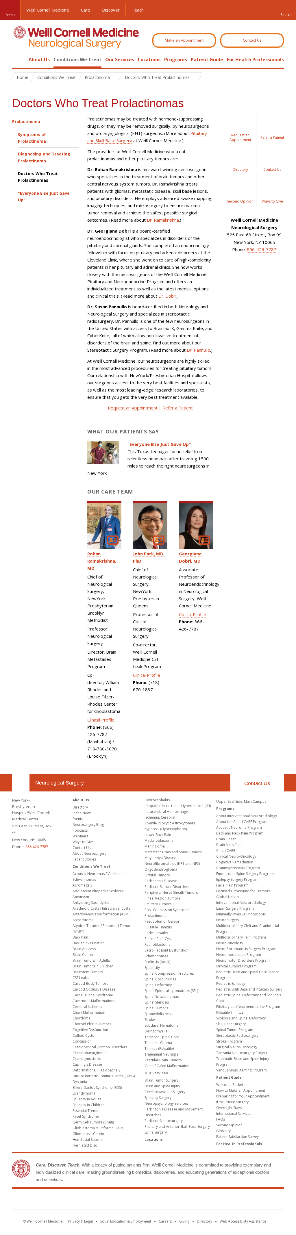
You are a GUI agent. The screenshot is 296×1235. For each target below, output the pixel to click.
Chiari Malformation (89, 1012)
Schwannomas (156, 956)
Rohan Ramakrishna (101, 561)
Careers (165, 1221)
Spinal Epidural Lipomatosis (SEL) (171, 990)
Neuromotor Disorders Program (243, 960)
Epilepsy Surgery (158, 1097)
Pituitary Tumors (158, 904)
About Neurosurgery (89, 853)
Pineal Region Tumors (162, 898)
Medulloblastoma (159, 840)
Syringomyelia (156, 1031)
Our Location (20, 782)
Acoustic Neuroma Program (239, 827)
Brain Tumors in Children (93, 966)
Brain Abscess (84, 948)
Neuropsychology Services (166, 1103)
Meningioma (155, 846)
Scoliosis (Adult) (157, 961)
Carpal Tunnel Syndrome (93, 995)
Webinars (80, 836)
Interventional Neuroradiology (241, 902)
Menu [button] (10, 14)
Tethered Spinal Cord (162, 1036)
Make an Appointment (184, 40)
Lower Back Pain (158, 834)
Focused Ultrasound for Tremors (243, 891)
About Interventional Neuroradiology (246, 815)
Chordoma (81, 1018)
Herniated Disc (85, 1145)
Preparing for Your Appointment (242, 1096)
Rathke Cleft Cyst (158, 938)
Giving (184, 1221)
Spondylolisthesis (159, 1013)
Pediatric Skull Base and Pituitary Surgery (249, 989)
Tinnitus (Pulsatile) (159, 1048)
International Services (233, 1113)
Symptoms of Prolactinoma (32, 138)
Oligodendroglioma (161, 869)
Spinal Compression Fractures (169, 973)
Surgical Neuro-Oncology (236, 1047)
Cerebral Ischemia (87, 1006)
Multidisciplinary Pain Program (241, 937)
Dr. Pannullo (198, 350)
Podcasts (80, 830)
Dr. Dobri (167, 296)
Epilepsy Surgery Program (237, 879)
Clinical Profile (100, 720)
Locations (149, 59)
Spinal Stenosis (157, 1002)
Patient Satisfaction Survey (237, 1136)
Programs (175, 59)
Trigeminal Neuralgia (162, 1054)
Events (78, 818)
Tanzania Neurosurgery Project (241, 1052)
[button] (286, 10)
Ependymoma (84, 1093)
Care (85, 10)
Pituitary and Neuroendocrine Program (248, 1006)
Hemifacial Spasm (87, 1139)
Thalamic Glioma (158, 1042)
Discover (111, 10)
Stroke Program (229, 1041)
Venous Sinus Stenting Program (241, 1070)
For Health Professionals (255, 59)
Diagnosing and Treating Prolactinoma (44, 157)
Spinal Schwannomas (162, 996)
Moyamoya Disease (161, 857)
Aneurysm (81, 896)
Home (18, 59)
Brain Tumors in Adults (91, 960)
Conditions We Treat (77, 59)
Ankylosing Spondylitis (91, 902)
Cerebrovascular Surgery (165, 1091)
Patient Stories (84, 859)
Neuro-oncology (229, 943)
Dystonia (80, 1081)
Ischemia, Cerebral (160, 817)
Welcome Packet (229, 1084)
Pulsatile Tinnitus (158, 927)
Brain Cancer (83, 954)
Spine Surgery (156, 1132)
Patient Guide (207, 59)
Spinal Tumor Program (234, 1029)
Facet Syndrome (86, 1116)
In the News (82, 813)
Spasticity (152, 967)
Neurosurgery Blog (88, 824)
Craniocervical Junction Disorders (100, 1047)
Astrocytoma (83, 919)
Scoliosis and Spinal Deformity (241, 1018)
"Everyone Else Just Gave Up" (44, 196)
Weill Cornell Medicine (47, 10)
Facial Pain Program (232, 885)
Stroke (150, 1019)
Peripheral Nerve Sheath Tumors (171, 892)
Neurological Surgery (59, 783)
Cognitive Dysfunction (90, 1029)
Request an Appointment (133, 408)
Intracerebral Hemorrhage (166, 811)
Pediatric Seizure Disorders (167, 886)
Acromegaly (82, 885)
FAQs (220, 1119)
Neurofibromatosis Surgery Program (246, 948)
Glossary (223, 1130)
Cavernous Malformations (94, 1000)
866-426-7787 (261, 249)
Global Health (227, 896)
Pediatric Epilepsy (230, 983)
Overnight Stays (229, 1107)
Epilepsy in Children (89, 1104)
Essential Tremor (86, 1110)
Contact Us (252, 40)
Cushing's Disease (87, 1064)
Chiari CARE (225, 850)
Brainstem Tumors (88, 971)
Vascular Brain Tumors (163, 1060)
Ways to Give (83, 841)
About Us (39, 59)
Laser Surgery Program (235, 908)
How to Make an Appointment (240, 1090)
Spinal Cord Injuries (160, 979)
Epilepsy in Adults (87, 1099)
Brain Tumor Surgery (161, 1080)
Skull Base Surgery (231, 1023)
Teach (138, 10)
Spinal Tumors (156, 1008)
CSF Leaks (80, 977)
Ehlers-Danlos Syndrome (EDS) (97, 1087)
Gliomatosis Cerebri (89, 1133)
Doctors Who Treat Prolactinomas (38, 177)
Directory (80, 807)
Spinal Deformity (158, 984)
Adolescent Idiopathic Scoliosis (98, 891)
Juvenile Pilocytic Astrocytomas (170, 823)
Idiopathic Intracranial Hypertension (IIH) (178, 805)
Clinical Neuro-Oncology (236, 856)
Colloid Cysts (83, 1035)
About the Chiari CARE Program (241, 821)
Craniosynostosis (87, 1058)
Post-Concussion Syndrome (167, 909)
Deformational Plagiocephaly (96, 1070)
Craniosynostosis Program (238, 867)
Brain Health (226, 839)
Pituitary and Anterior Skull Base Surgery (177, 1126)
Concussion (82, 1041)
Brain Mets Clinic (229, 844)
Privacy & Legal (80, 1221)
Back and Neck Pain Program (239, 833)
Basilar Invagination (89, 943)
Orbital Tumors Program (236, 966)
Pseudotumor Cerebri (162, 921)
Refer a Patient (177, 408)
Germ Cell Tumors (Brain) (93, 1122)
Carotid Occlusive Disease (94, 989)
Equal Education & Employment (125, 1221)
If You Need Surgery (232, 1101)
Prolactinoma (26, 121)
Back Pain (80, 937)
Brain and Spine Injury (162, 1086)
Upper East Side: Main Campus (241, 801)
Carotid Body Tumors (90, 983)
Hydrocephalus (157, 800)
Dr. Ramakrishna (163, 220)
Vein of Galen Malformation (167, 1065)
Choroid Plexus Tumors (92, 1023)
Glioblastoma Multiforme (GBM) (98, 1127)
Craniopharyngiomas (90, 1052)
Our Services (119, 59)
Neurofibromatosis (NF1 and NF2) (172, 863)
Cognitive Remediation (234, 862)
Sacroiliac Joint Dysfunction (166, 950)
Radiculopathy (156, 932)
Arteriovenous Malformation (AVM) (101, 914)
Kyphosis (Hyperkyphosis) (166, 828)
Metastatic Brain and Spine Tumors (173, 852)
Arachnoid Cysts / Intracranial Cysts (101, 908)
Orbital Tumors (157, 875)
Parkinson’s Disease (161, 880)
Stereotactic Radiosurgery (237, 1035)
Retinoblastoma (158, 944)
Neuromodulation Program (238, 954)
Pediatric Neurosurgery (164, 1120)
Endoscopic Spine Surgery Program (245, 873)
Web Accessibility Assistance (243, 1221)
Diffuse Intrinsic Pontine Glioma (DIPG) (104, 1075)
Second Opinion (229, 1125)
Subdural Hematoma (162, 1025)
